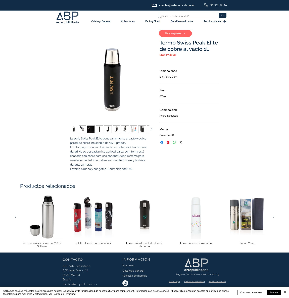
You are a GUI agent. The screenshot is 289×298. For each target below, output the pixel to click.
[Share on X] (181, 142)
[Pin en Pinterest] (168, 142)
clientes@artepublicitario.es (80, 284)
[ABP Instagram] (125, 283)
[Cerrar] (285, 292)
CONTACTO (73, 260)
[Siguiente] (274, 217)
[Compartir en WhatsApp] (174, 142)
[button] (128, 21)
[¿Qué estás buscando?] (222, 15)
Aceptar (274, 292)
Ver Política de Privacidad (62, 293)
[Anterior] (15, 217)
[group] (144, 222)
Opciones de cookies (251, 292)
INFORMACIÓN (136, 259)
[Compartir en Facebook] (162, 142)
